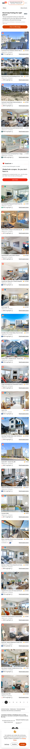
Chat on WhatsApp (15, 27)
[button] (16, 3)
